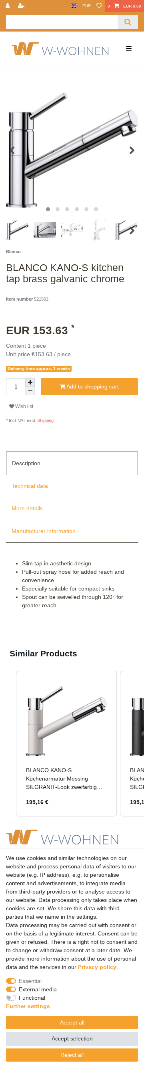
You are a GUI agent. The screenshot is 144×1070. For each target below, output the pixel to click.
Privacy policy (97, 967)
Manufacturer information (44, 531)
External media (38, 989)
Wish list (23, 406)
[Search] (128, 22)
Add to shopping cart (92, 386)
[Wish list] (99, 6)
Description (26, 463)
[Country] (74, 6)
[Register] (22, 6)
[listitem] (66, 743)
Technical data (30, 486)
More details (27, 508)
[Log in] (8, 6)
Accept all (72, 1022)
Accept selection (72, 1038)
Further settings (28, 1006)
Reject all (72, 1055)
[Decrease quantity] (30, 391)
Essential (30, 981)
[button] (8, 743)
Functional (32, 998)
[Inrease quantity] (30, 382)
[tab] (72, 463)
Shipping (45, 420)
